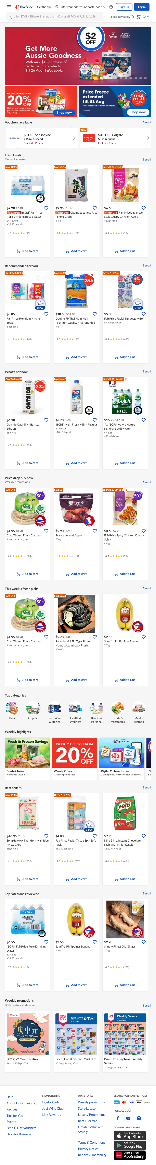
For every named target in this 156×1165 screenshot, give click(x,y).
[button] (132, 17)
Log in (142, 7)
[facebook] (118, 1120)
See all (147, 122)
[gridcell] (42, 138)
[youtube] (128, 1120)
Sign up (124, 7)
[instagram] (139, 1120)
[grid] (78, 139)
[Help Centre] (111, 7)
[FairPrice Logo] (24, 6)
